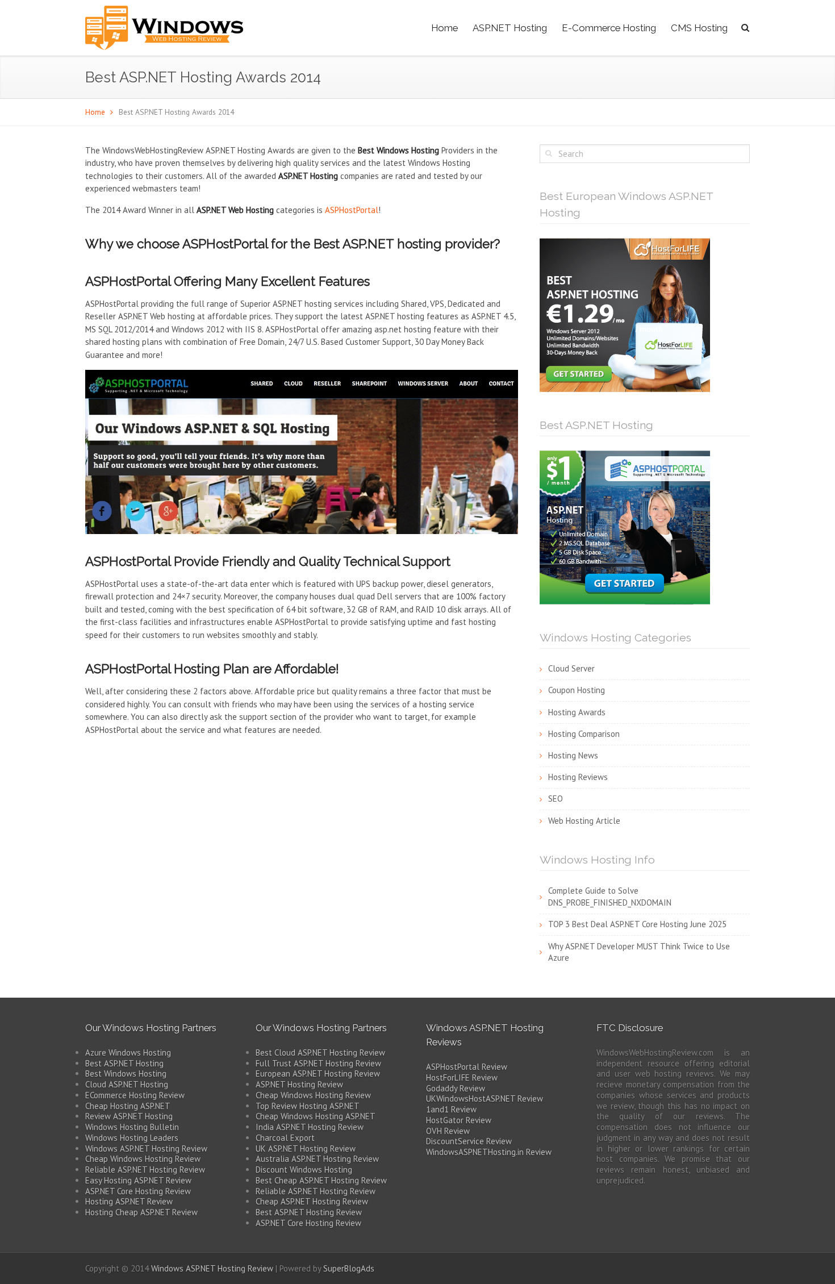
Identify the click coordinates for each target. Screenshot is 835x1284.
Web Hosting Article (584, 820)
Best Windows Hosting (125, 1073)
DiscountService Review (469, 1141)
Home (444, 28)
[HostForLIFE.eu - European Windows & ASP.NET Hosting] (625, 314)
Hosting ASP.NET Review (129, 1201)
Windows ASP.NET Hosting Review (146, 1148)
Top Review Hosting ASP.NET (308, 1105)
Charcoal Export (285, 1137)
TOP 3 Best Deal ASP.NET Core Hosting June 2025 (637, 924)
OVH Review (448, 1130)
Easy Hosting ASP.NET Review (138, 1180)
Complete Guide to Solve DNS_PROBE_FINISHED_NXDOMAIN (609, 896)
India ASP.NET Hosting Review (310, 1127)
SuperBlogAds (348, 1268)
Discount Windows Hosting (304, 1169)
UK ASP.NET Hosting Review (306, 1148)
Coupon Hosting (576, 690)
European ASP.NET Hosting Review (318, 1073)
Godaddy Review (455, 1088)
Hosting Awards (577, 712)
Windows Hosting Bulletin (132, 1127)
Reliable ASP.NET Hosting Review (145, 1169)
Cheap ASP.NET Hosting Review (312, 1201)
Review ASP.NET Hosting (129, 1116)
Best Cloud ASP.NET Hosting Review (320, 1052)
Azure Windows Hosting (128, 1052)
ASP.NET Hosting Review (299, 1084)
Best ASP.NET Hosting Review (309, 1212)
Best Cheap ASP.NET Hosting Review (321, 1180)
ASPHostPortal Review (466, 1066)
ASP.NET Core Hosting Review (138, 1191)
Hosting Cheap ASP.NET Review (141, 1212)
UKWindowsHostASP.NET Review (484, 1098)
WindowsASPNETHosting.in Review (489, 1152)
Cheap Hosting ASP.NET (127, 1105)
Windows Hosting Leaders (131, 1137)
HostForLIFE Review (462, 1077)
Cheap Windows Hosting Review (143, 1158)
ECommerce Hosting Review (135, 1095)
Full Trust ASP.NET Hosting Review (318, 1063)
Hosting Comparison (584, 733)
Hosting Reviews (578, 777)
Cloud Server (571, 668)
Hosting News (573, 755)
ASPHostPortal (351, 210)
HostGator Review (458, 1120)
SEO (555, 798)
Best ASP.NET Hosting (124, 1063)
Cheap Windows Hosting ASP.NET (315, 1116)
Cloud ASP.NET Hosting (126, 1084)
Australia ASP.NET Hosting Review (317, 1158)
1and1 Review (451, 1109)
